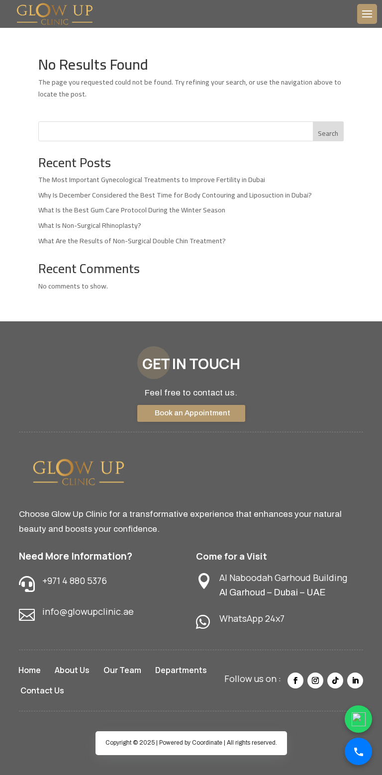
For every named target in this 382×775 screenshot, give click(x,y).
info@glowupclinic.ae (88, 611)
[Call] (358, 751)
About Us (72, 670)
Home (29, 670)
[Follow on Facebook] (295, 680)
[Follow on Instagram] (315, 680)
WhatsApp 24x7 (252, 618)
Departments (181, 670)
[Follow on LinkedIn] (355, 680)
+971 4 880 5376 (74, 580)
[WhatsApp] (358, 719)
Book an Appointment (192, 413)
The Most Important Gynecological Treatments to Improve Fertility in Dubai (151, 179)
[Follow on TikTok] (335, 680)
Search (328, 133)
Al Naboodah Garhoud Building (283, 577)
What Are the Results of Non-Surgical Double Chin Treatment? (132, 240)
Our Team (122, 670)
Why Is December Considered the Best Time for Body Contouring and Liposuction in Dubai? (175, 195)
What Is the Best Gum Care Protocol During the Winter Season (131, 209)
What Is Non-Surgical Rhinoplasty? (89, 225)
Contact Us (42, 690)
